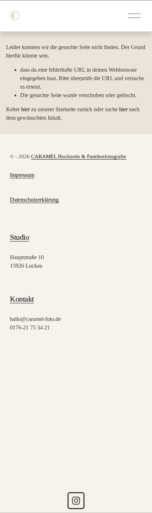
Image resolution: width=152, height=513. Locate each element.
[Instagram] (76, 500)
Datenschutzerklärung (34, 200)
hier (25, 109)
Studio (19, 237)
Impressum (22, 175)
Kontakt (22, 298)
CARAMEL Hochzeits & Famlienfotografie (78, 156)
